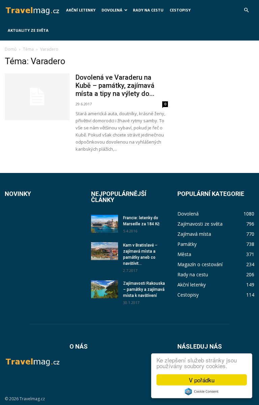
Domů (11, 49)
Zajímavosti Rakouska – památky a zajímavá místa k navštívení (144, 289)
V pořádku (201, 380)
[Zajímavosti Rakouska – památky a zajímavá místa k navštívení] (104, 289)
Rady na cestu (148, 9)
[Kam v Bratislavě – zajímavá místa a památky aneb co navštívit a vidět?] (104, 251)
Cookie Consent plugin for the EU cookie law (202, 391)
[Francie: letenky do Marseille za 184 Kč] (104, 224)
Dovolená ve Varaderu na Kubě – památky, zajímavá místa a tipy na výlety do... (115, 85)
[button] (246, 10)
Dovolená (112, 9)
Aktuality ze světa (28, 30)
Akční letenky (80, 9)
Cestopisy (180, 9)
